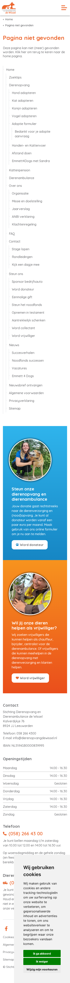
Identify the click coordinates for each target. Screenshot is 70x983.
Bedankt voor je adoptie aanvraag (32, 134)
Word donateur (23, 289)
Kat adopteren (22, 100)
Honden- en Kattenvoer (29, 145)
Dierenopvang (19, 85)
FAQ (12, 234)
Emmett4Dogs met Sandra (31, 161)
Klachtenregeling (24, 224)
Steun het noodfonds (27, 305)
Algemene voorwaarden (26, 393)
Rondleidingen (22, 257)
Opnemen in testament (28, 312)
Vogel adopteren (24, 116)
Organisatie (20, 193)
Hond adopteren (24, 93)
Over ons (15, 186)
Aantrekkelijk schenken (28, 320)
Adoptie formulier (24, 124)
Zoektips (15, 77)
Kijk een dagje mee (25, 264)
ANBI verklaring (23, 217)
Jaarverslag (21, 209)
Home (10, 70)
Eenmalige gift (22, 297)
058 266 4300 (26, 733)
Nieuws (14, 345)
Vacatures (19, 368)
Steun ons (16, 274)
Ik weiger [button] (42, 961)
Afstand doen (22, 153)
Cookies (8, 937)
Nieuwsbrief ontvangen (25, 385)
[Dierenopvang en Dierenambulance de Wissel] (9, 8)
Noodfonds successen (28, 360)
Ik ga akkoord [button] (42, 953)
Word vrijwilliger (23, 336)
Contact (14, 241)
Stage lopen (20, 249)
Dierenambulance (21, 178)
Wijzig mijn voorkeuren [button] (42, 969)
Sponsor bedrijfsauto (27, 282)
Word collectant (23, 328)
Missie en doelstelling (27, 201)
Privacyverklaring (21, 401)
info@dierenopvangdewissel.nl (35, 738)
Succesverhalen (23, 353)
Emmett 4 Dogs (23, 376)
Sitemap (15, 408)
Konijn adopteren (24, 108)
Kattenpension (19, 170)
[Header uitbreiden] (64, 7)
